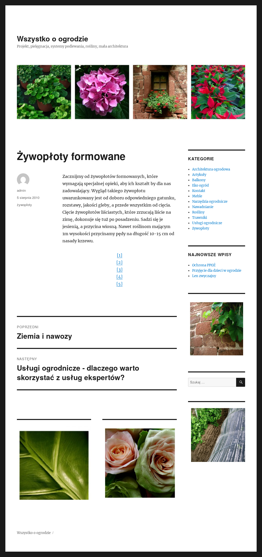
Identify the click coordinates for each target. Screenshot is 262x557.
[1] (119, 255)
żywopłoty (24, 204)
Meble (197, 196)
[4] (119, 276)
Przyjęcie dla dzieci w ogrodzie (216, 270)
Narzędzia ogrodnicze (209, 201)
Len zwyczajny (204, 276)
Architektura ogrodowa (211, 169)
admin (21, 190)
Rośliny (198, 212)
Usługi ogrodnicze (207, 223)
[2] (119, 262)
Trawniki (199, 217)
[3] (120, 269)
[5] (119, 283)
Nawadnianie (202, 207)
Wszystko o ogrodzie (52, 38)
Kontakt (198, 191)
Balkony (198, 180)
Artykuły (199, 175)
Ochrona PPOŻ (204, 265)
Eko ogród (200, 185)
